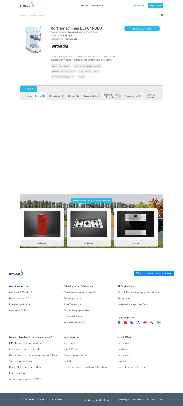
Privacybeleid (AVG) (155, 399)
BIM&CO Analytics (72, 304)
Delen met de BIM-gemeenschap (25, 367)
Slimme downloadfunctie (21, 361)
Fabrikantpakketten (72, 298)
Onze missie (124, 343)
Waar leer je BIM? (17, 310)
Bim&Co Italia (75, 32)
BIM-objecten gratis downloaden (25, 343)
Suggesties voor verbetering (131, 367)
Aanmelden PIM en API (74, 322)
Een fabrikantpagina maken (76, 310)
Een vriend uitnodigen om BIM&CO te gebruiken (86, 367)
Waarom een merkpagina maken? (79, 292)
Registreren (155, 5)
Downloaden (142, 28)
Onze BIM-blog (70, 349)
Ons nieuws (69, 343)
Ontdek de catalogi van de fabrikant (91, 200)
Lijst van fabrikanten (73, 316)
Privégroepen (124, 298)
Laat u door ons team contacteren (155, 273)
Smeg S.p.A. (67, 35)
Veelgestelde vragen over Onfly (133, 304)
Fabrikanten (98, 5)
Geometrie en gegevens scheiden (25, 349)
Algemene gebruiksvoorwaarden (131, 399)
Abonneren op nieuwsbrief (75, 355)
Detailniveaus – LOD (19, 298)
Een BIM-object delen (19, 304)
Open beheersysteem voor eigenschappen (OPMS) (33, 355)
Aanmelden (139, 5)
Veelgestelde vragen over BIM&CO (25, 379)
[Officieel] (28, 89)
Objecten (83, 5)
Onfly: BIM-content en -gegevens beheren (138, 292)
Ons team (122, 349)
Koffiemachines (69, 39)
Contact (67, 361)
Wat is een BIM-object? (20, 292)
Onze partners (125, 355)
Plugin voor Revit (17, 373)
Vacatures (123, 361)
